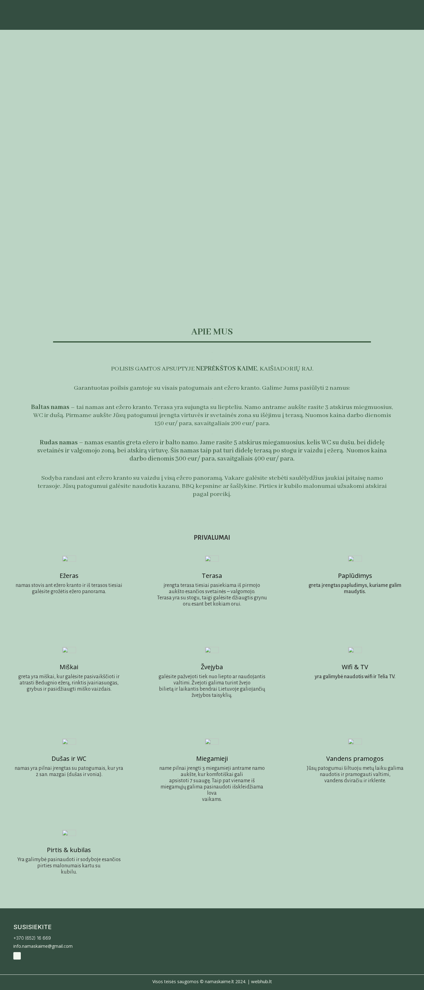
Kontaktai (401, 18)
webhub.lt (261, 981)
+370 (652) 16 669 (32, 938)
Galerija (314, 18)
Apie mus (277, 18)
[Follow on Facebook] (17, 956)
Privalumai (355, 18)
